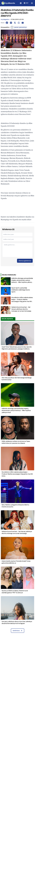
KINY (27, 3)
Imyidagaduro (5, 19)
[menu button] (31, 3)
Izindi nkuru (16, 631)
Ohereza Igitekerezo (25, 261)
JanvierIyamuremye (20, 27)
